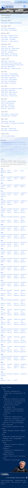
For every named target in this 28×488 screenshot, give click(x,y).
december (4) (4, 329)
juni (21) (16, 313)
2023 (2, 191)
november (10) (9, 310)
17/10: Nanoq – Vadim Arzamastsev (10, 37)
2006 (2, 335)
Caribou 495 (8, 152)
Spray (10, 149)
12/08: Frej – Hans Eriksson (8, 66)
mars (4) (9, 222)
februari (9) (16, 295)
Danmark (24, 147)
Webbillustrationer (8, 452)
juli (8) (9, 220)
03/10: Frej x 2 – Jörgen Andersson (9, 41)
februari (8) (16, 314)
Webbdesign (21, 444)
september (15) (23, 347)
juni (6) (16, 220)
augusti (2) (23, 177)
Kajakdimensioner (15, 391)
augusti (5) (3, 210)
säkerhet (16, 147)
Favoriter (22, 426)
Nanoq (24, 144)
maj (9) (22, 284)
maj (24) (23, 330)
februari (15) (17, 332)
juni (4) (16, 202)
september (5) (24, 274)
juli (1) (9, 202)
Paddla (13, 407)
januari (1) (9, 172)
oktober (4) (16, 209)
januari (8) (23, 314)
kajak (13, 149)
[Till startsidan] (8, 7)
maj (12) (23, 293)
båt (8, 154)
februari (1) (3, 172)
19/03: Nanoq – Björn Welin (8, 121)
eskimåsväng (14, 152)
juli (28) (9, 340)
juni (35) (16, 330)
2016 (2, 248)
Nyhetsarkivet (16, 426)
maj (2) (22, 170)
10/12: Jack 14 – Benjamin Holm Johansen (11, 23)
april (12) (3, 332)
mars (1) (3, 180)
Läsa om (5, 414)
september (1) (24, 374)
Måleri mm (11, 454)
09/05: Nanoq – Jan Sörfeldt (8, 106)
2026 (2, 169)
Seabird (22, 154)
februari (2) (10, 180)
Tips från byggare (9, 403)
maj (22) (23, 313)
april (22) (3, 351)
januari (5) (23, 295)
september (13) (23, 320)
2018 (2, 232)
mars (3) (9, 230)
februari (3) (16, 230)
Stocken (11, 154)
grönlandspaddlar (12, 156)
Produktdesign (7, 446)
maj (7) (22, 236)
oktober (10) (17, 346)
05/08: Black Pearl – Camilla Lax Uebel (10, 68)
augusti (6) (3, 194)
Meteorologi (20, 411)
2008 (2, 317)
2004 (2, 354)
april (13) (3, 314)
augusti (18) (3, 358)
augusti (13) (3, 303)
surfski (11, 151)
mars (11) (9, 295)
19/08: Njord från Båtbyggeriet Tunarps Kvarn (12, 64)
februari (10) (17, 351)
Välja (4, 389)
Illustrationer (6, 448)
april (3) (3, 238)
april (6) (3, 222)
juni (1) (16, 170)
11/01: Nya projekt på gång (7, 136)
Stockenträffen (4, 154)
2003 (2, 362)
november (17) (9, 365)
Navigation (12, 411)
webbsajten (16, 151)
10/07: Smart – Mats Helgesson (8, 81)
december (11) (3, 310)
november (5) (4, 185)
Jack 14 (2, 152)
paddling (6, 144)
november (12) (9, 291)
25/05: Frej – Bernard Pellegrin (8, 101)
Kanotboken (7, 460)
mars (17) (9, 332)
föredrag (6, 149)
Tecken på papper (15, 460)
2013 (2, 272)
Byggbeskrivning (8, 404)
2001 (2, 378)
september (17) (23, 337)
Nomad (22, 149)
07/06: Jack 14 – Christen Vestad (9, 95)
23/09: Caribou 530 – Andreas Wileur (10, 48)
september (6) (24, 209)
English (25, 1)
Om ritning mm (23, 399)
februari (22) (17, 342)
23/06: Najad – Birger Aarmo (8, 90)
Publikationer (23, 430)
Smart (2, 147)
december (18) (3, 347)
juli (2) (9, 194)
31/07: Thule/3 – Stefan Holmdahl (9, 74)
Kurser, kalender (7, 407)
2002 (2, 372)
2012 (2, 280)
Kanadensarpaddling (18, 409)
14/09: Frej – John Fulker (7, 52)
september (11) (23, 217)
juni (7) (16, 268)
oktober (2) (16, 201)
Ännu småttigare (22, 456)
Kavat (2, 144)
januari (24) (23, 351)
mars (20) (9, 351)
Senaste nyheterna (7, 426)
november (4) (10, 216)
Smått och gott (13, 456)
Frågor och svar (7, 422)
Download (16, 404)
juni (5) (16, 210)
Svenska (20, 1)
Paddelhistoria (7, 418)
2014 (2, 264)
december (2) (4, 193)
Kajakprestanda (8, 393)
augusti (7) (3, 220)
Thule (19, 147)
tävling (2, 149)
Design (4, 442)
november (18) (9, 337)
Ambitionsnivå (14, 399)
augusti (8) (3, 293)
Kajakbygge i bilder (7, 438)
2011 (2, 288)
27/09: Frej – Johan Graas (7, 46)
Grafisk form (14, 444)
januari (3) (23, 230)
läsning (23, 146)
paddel (19, 152)
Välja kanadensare (17, 393)
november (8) (10, 356)
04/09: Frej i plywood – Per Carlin (9, 55)
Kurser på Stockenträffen (17, 422)
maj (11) (23, 303)
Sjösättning (3, 142)
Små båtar (17, 430)
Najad (5, 147)
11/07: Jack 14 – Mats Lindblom (9, 79)
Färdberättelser (16, 418)
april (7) (3, 277)
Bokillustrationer (8, 450)
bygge (18, 142)
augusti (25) (3, 340)
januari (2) (3, 196)
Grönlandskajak (22, 151)
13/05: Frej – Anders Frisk (7, 105)
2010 (2, 298)
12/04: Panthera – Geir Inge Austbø (9, 114)
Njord (15, 142)
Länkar (6, 420)
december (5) (4, 242)
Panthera (19, 146)
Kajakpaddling (7, 409)
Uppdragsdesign (19, 420)
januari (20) (23, 342)
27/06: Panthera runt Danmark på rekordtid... (12, 88)
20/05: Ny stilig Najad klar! (7, 103)
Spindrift (7, 151)
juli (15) (9, 358)
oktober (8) (16, 274)
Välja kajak (7, 391)
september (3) (17, 177)
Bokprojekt (6, 444)
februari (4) (16, 238)
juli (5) (9, 322)
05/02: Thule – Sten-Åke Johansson (9, 130)
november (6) (10, 300)
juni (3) (16, 252)
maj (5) (22, 194)
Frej (13, 142)
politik (22, 152)
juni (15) (16, 303)
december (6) (4, 300)
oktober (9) (16, 337)
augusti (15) (3, 322)
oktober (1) (10, 185)
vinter (6, 156)
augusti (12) (3, 313)
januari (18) (23, 332)
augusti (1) (3, 380)
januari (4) (3, 188)
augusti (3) (3, 170)
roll (8, 147)
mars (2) (3, 204)
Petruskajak (3, 146)
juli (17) (9, 330)
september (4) (24, 226)
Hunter (8, 146)
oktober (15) (17, 329)
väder (15, 154)
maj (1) (16, 178)
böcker (15, 146)
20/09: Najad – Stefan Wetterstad (9, 50)
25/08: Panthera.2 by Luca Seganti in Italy (11, 63)
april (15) (3, 342)
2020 (2, 215)
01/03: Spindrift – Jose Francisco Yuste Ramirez (12, 123)
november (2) (10, 177)
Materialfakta (18, 403)
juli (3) (9, 170)
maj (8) (22, 220)
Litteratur (24, 418)
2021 (2, 207)
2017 (2, 240)
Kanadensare (11, 430)
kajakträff (23, 142)
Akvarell (6, 456)
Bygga (4, 397)
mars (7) (9, 277)
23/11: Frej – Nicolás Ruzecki (8, 28)
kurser (11, 146)
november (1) (10, 193)
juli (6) (9, 210)
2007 (2, 327)
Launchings (14, 144)
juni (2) (9, 178)
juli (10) (9, 244)
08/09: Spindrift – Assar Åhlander (9, 54)
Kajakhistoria (7, 416)
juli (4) (2, 186)
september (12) (23, 300)
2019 (2, 224)
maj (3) (22, 260)
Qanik (18, 154)
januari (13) (23, 324)
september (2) (17, 185)
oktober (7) (16, 364)
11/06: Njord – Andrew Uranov (8, 94)
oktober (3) (16, 193)
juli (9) (9, 236)
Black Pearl (9, 142)
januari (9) (23, 305)
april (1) (22, 178)
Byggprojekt (7, 399)
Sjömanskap (7, 413)
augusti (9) (3, 284)
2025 (2, 175)
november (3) (10, 242)
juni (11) (16, 322)
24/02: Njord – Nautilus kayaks (8, 128)
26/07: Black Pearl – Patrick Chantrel (10, 75)
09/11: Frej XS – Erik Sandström (9, 30)
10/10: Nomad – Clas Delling (8, 39)
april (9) (3, 295)
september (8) (24, 329)
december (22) (3, 337)
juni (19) (16, 340)
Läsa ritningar (7, 401)
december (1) (4, 177)
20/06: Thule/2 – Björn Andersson (9, 92)
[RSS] (26, 477)
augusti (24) (3, 350)
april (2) (3, 212)
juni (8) (16, 276)
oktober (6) (16, 290)
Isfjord (9, 144)
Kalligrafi (5, 454)
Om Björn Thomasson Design (17, 436)
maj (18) (23, 322)
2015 (2, 256)
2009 (2, 308)
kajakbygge (17, 149)
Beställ (4, 432)
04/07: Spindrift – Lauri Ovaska (8, 83)
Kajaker (5, 430)
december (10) (3, 365)
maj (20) (23, 340)
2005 (2, 345)
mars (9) (9, 342)
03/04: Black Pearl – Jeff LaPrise (9, 116)
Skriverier (11, 420)
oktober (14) (17, 309)
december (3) (4, 216)
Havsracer (11, 147)
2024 (2, 183)
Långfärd (6, 411)
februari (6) (16, 324)
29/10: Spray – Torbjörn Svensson (9, 35)
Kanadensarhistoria (17, 416)
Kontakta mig (6, 436)
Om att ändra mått (17, 401)
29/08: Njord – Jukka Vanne (8, 61)
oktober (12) (17, 319)
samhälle (3, 151)
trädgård (3, 156)
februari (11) (17, 305)
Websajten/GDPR (17, 438)
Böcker (4, 458)
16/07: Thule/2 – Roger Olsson (8, 77)
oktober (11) (17, 356)
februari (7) (16, 359)
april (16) (3, 324)
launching (20, 144)
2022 (2, 199)
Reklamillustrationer (18, 450)
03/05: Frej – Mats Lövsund (7, 108)
